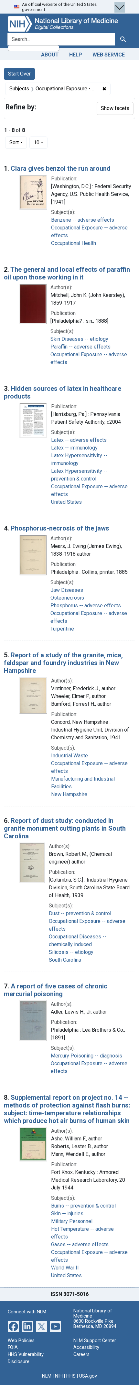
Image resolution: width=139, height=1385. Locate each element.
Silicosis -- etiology (71, 952)
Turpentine (62, 629)
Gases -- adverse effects (80, 1244)
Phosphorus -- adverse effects (85, 605)
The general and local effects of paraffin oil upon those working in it (67, 273)
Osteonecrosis (67, 598)
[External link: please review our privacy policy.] (13, 1326)
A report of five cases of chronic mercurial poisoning (55, 990)
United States (66, 502)
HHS (71, 1376)
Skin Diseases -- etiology (79, 339)
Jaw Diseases (66, 590)
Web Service (108, 55)
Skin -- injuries (67, 1213)
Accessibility (86, 1347)
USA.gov (88, 1376)
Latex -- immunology (74, 448)
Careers (81, 1354)
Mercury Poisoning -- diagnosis (86, 1056)
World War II (65, 1268)
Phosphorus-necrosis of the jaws (60, 528)
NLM (46, 1376)
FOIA (13, 1347)
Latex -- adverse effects (79, 440)
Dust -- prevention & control (80, 913)
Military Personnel (71, 1221)
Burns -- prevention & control (83, 1206)
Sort (14, 142)
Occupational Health (73, 243)
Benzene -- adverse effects (82, 220)
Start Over (19, 74)
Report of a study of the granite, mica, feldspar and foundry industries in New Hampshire (63, 662)
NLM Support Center (94, 1340)
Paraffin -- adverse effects (80, 347)
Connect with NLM (27, 1312)
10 (41, 142)
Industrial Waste (69, 756)
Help (75, 55)
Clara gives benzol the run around (61, 168)
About (50, 55)
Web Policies (21, 1340)
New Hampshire (69, 794)
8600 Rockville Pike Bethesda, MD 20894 (94, 1324)
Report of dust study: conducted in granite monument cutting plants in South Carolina (65, 828)
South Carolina (65, 960)
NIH (59, 1376)
